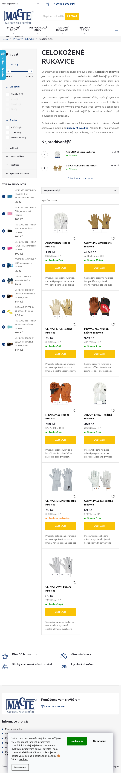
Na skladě (17, 94)
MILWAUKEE (18, 137)
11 (65, 230)
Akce (14, 99)
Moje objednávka (10, 3)
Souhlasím (77, 741)
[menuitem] (13, 30)
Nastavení (20, 767)
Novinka (16, 104)
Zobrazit (60, 267)
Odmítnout (99, 741)
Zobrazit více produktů (79, 178)
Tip (13, 109)
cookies (23, 759)
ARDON (16, 127)
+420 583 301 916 (55, 706)
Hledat (72, 16)
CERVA (15, 132)
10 (60, 230)
